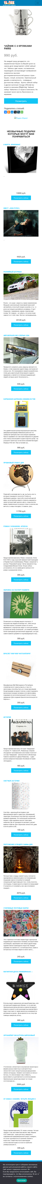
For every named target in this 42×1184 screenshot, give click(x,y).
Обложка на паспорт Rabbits (16, 590)
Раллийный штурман (13, 272)
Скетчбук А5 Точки (11, 781)
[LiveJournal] (18, 112)
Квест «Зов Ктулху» (12, 208)
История (7, 717)
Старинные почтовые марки (16, 908)
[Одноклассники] (8, 112)
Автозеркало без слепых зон (16, 335)
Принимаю (22, 1180)
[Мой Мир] (12, 112)
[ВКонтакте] (5, 112)
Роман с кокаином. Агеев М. (16, 526)
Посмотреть (21, 101)
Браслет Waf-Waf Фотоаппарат (17, 653)
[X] (15, 112)
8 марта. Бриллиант (12, 144)
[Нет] (39, 1173)
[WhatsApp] (21, 112)
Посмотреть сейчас (21, 198)
